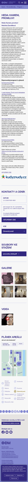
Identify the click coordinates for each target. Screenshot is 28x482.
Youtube (7, 432)
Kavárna (19, 388)
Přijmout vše (14, 478)
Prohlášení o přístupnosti (7, 463)
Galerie (7, 388)
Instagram (10, 432)
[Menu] (25, 2)
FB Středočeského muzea (3, 432)
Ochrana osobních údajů (7, 462)
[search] (19, 2)
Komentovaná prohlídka (8, 83)
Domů (3, 7)
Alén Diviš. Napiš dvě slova (8, 119)
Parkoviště (8, 398)
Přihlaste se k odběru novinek (11, 423)
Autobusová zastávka (20, 394)
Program (19, 7)
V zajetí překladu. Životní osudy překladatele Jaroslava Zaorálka (13, 93)
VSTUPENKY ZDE (6, 172)
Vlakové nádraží (9, 394)
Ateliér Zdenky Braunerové (21, 398)
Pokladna (7, 391)
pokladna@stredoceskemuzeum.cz (10, 456)
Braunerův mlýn (9, 402)
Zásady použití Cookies (7, 465)
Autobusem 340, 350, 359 (6, 344)
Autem (20, 343)
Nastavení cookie (10, 475)
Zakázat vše (20, 475)
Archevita (20, 381)
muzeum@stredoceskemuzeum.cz (10, 457)
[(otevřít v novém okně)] (14, 178)
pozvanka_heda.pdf (10, 254)
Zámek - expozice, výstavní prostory (7, 383)
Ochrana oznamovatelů (7, 460)
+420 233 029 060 (6, 454)
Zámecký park (21, 391)
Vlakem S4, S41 (14, 344)
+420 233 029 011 (6, 453)
